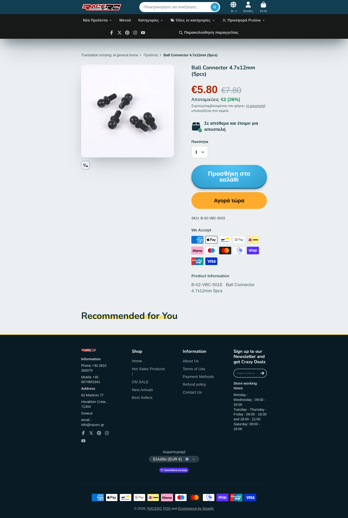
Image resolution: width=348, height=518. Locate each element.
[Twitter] (119, 32)
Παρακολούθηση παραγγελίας (211, 32)
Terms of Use (194, 369)
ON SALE (140, 382)
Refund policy (194, 384)
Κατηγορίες (148, 20)
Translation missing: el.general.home (109, 55)
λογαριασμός (248, 7)
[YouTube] (143, 32)
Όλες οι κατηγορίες (193, 20)
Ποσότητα (199, 142)
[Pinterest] (127, 32)
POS (166, 508)
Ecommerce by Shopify (196, 508)
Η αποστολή (255, 106)
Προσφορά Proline (244, 20)
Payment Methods (198, 377)
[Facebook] (111, 32)
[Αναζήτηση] (215, 7)
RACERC (154, 508)
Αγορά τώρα (229, 200)
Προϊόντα (151, 55)
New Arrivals (142, 390)
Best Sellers (142, 397)
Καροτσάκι (263, 7)
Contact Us (192, 392)
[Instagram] (135, 32)
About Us (191, 361)
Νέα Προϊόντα (95, 20)
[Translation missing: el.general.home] (101, 7)
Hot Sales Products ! (148, 371)
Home (137, 361)
